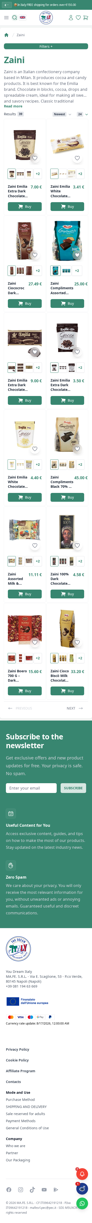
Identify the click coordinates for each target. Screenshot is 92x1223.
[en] (22, 17)
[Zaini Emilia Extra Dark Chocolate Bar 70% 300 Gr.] (25, 338)
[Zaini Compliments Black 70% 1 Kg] (67, 435)
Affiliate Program (20, 1071)
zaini (21, 35)
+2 (38, 173)
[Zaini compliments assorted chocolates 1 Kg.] (67, 241)
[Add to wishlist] (35, 158)
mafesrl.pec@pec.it (43, 1208)
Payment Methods (21, 1120)
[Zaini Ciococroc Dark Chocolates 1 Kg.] (25, 241)
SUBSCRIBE (73, 788)
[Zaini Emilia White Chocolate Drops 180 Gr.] (25, 435)
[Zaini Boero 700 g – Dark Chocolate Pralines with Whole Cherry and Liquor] (25, 628)
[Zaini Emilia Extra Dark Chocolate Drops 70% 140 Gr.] (25, 144)
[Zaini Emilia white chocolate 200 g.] (67, 144)
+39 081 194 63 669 (21, 986)
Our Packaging (18, 1160)
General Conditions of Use (27, 1128)
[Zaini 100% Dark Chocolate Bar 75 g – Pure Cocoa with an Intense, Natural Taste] (67, 532)
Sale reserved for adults (25, 1113)
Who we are (15, 1145)
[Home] (6, 35)
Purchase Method (20, 1099)
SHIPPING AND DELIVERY (27, 1106)
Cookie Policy (17, 1060)
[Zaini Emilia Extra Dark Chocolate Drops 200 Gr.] (67, 338)
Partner (12, 1153)
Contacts (13, 1081)
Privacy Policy (17, 1049)
